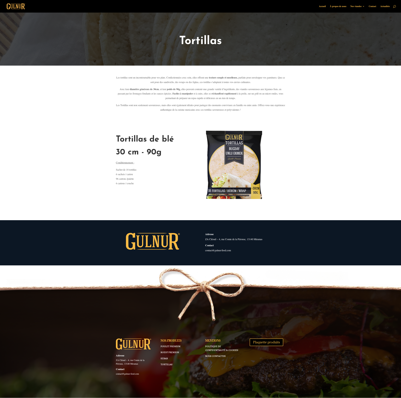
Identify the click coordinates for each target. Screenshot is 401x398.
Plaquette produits (266, 342)
